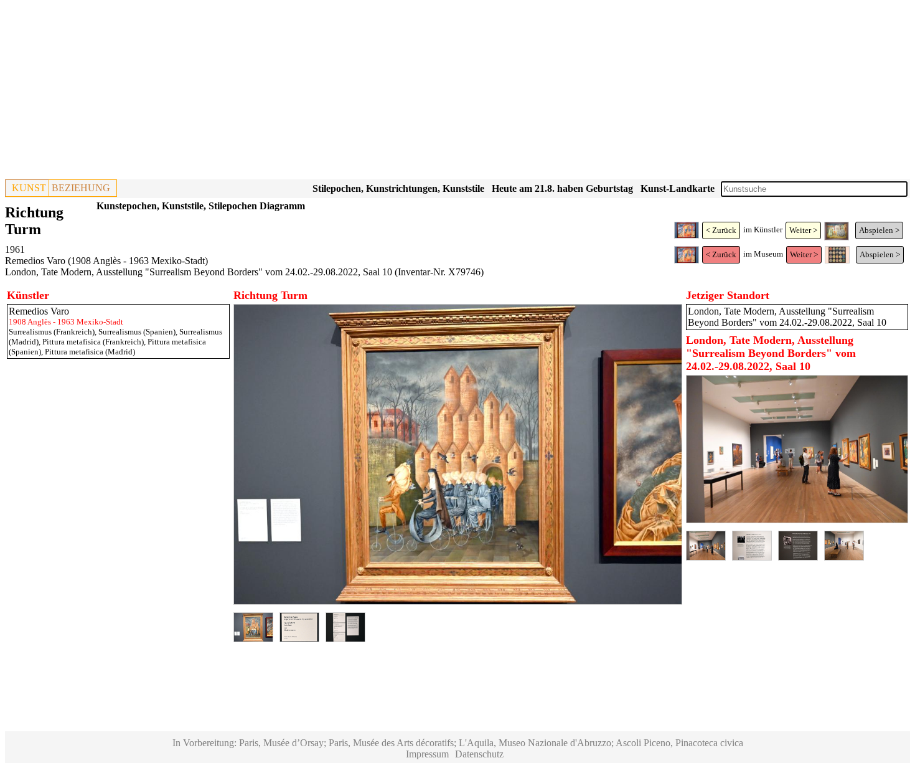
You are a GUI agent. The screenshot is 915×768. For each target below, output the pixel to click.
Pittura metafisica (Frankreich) (93, 341)
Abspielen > (879, 230)
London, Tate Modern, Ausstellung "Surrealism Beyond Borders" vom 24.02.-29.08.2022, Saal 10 (198, 272)
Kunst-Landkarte (677, 188)
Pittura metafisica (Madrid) (90, 351)
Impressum (427, 754)
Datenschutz (479, 754)
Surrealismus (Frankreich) (52, 331)
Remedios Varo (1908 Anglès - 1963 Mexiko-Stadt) (106, 260)
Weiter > (803, 230)
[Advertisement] (378, 92)
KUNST (29, 188)
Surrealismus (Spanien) (137, 331)
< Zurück (721, 230)
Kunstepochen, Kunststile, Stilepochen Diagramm (200, 206)
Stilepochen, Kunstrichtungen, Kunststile (398, 188)
